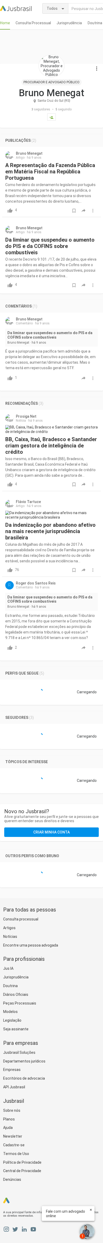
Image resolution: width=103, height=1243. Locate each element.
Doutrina (95, 23)
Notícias (10, 936)
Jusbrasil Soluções (19, 1052)
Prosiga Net (26, 416)
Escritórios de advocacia (24, 1078)
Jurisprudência (69, 23)
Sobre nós (11, 1110)
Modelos (10, 1012)
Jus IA (8, 968)
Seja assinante (16, 1029)
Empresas (12, 1069)
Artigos (9, 928)
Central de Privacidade (22, 1171)
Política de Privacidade (22, 1162)
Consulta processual (20, 919)
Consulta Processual (33, 23)
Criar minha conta (51, 832)
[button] (96, 69)
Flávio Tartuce (28, 502)
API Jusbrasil (14, 1087)
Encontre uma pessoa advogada (30, 945)
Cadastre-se (14, 1145)
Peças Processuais (19, 1003)
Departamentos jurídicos (24, 1061)
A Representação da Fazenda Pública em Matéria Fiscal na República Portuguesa (50, 171)
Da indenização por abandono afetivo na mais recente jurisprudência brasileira (50, 531)
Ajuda (8, 1127)
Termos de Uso (16, 1154)
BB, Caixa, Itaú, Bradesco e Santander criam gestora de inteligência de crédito (51, 445)
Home (5, 23)
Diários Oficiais (15, 994)
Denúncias (12, 1179)
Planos (9, 1119)
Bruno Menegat (29, 153)
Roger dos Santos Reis (36, 583)
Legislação (12, 1020)
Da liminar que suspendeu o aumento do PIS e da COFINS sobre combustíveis (50, 246)
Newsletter (12, 1136)
